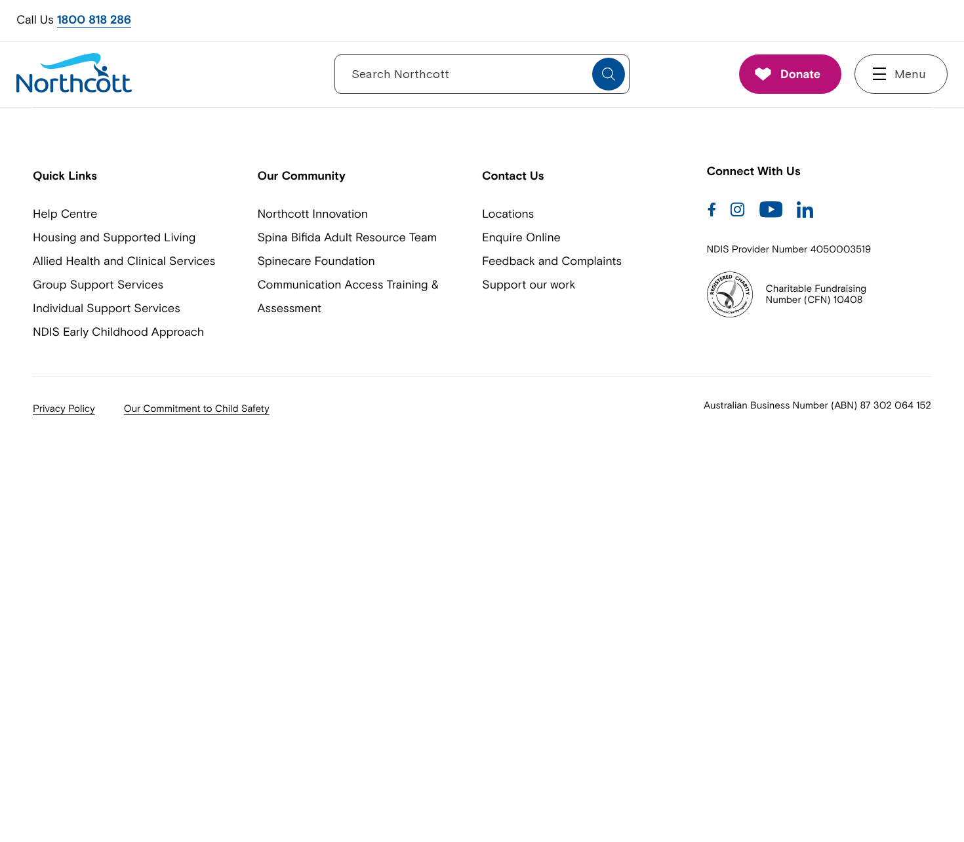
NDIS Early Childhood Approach (118, 331)
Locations (508, 213)
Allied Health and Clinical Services (124, 261)
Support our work (528, 284)
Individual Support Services (106, 308)
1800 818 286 (94, 20)
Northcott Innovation (313, 213)
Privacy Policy (64, 408)
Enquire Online (521, 237)
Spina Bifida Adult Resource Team (347, 237)
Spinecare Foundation (316, 261)
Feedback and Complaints (552, 261)
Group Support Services (98, 284)
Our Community (302, 175)
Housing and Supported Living (114, 237)
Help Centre (65, 213)
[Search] (608, 74)
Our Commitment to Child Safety (197, 408)
